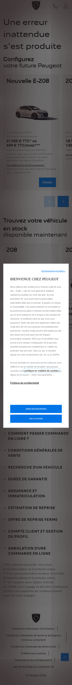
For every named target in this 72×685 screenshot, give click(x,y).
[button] (53, 271)
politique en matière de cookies (42, 370)
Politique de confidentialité (24, 382)
